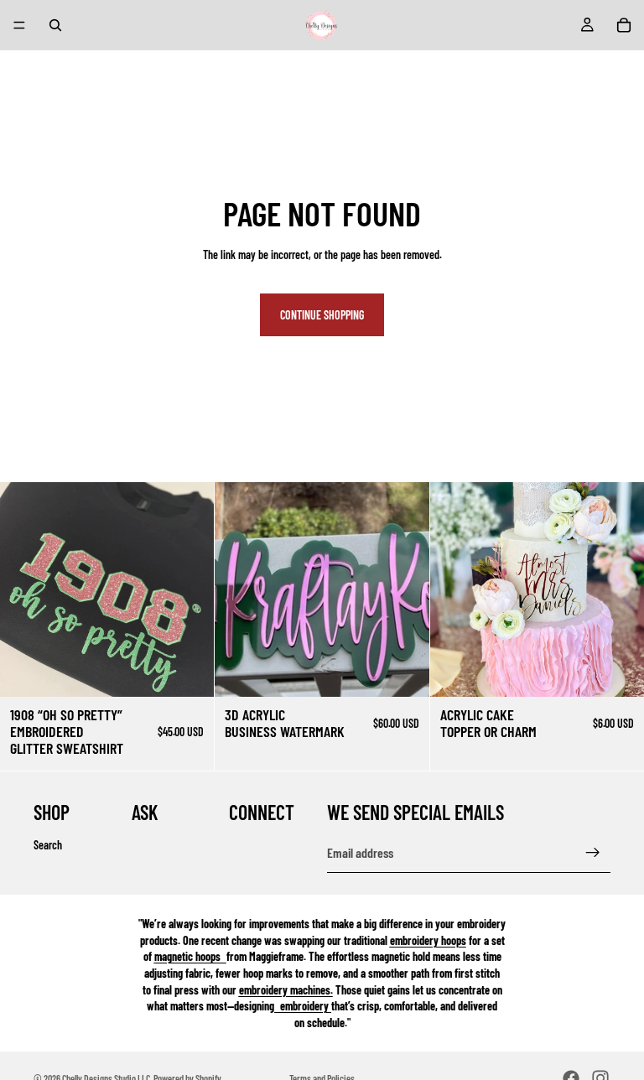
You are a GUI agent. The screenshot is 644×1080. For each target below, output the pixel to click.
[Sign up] (592, 852)
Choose (203, 671)
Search (48, 845)
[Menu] (19, 25)
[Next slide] (404, 589)
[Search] (55, 25)
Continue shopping (322, 315)
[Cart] (623, 25)
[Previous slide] (240, 589)
